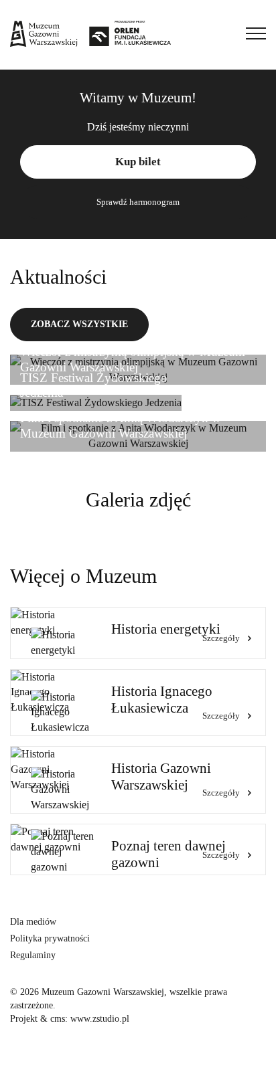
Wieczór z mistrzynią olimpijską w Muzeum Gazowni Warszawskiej (132, 359)
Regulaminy (33, 955)
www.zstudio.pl (99, 1019)
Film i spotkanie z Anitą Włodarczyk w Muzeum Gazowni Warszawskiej (120, 425)
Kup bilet (138, 161)
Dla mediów (33, 922)
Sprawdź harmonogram (138, 202)
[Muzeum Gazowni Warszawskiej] (90, 33)
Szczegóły (221, 638)
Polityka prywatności (50, 938)
